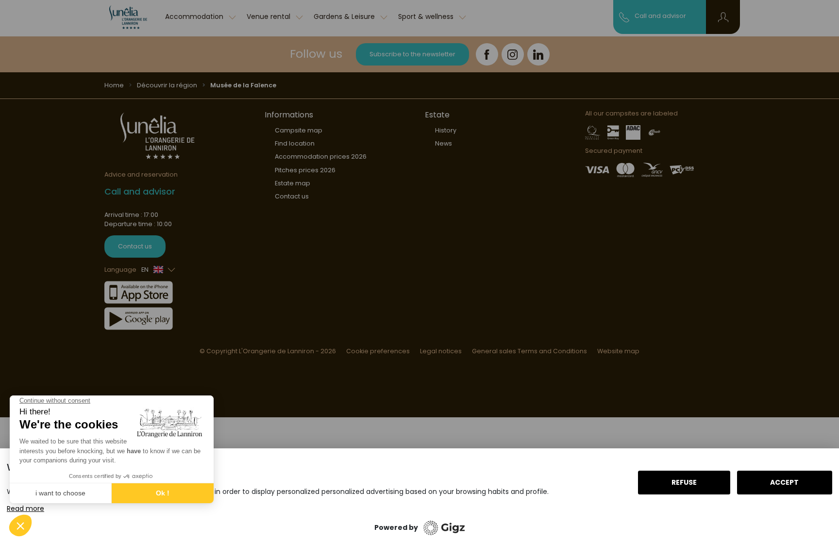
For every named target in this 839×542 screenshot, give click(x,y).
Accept (784, 482)
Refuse (684, 482)
